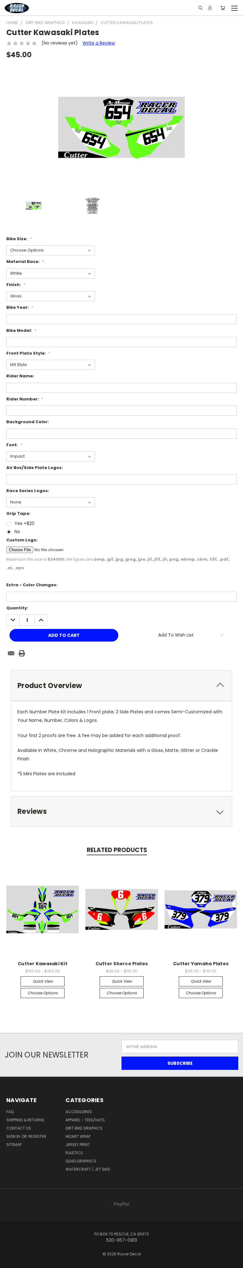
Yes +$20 (24, 523)
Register (37, 1136)
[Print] (22, 653)
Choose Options (43, 993)
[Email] (11, 653)
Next (236, 903)
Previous (7, 903)
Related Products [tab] (117, 850)
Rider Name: (20, 376)
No (17, 531)
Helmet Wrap (77, 1136)
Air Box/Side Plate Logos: (34, 468)
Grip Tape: (18, 513)
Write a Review (99, 43)
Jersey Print (77, 1144)
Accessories (78, 1111)
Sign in (13, 1136)
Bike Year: (19, 307)
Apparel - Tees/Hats (85, 1120)
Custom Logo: (22, 540)
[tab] (121, 685)
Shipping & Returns (25, 1120)
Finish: (15, 285)
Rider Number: (24, 399)
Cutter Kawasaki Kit (42, 963)
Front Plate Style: (28, 353)
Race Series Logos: (27, 491)
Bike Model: (21, 330)
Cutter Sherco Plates (122, 963)
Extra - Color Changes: (32, 585)
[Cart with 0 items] (222, 8)
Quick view (43, 981)
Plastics (74, 1152)
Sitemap (14, 1144)
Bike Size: (19, 239)
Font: (14, 445)
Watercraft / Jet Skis (87, 1169)
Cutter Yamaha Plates (200, 963)
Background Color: (27, 422)
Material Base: (25, 262)
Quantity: (17, 608)
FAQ (10, 1111)
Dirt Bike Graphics (84, 1128)
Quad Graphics (80, 1161)
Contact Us (18, 1128)
